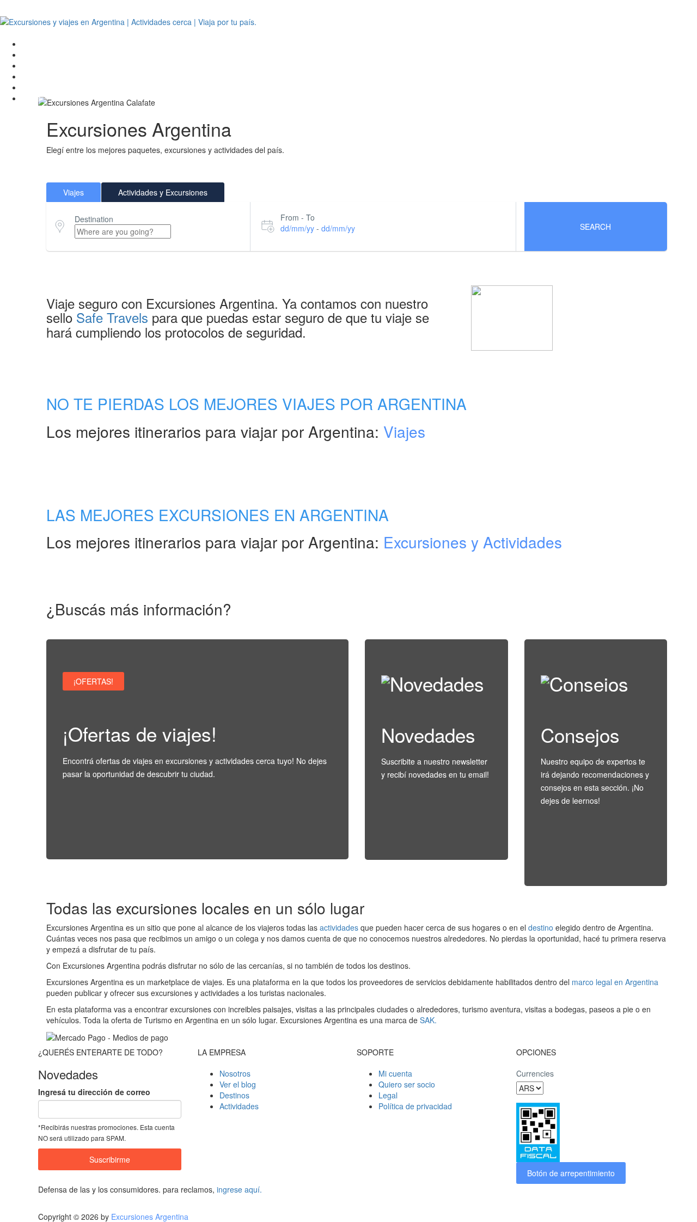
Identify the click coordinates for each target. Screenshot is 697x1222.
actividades (339, 927)
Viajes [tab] (73, 192)
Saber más (571, 863)
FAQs (31, 98)
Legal (388, 1095)
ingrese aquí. (239, 1189)
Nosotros (234, 1073)
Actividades (41, 76)
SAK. (428, 1020)
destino (540, 927)
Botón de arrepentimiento (571, 1173)
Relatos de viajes (51, 87)
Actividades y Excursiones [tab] (162, 192)
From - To (297, 217)
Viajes (32, 65)
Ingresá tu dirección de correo (94, 1091)
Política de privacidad (415, 1106)
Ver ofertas (93, 837)
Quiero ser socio (406, 1084)
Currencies (535, 1073)
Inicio (31, 43)
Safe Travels (112, 317)
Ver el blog (237, 1084)
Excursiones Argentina (149, 1216)
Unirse (404, 837)
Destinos (37, 54)
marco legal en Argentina (615, 981)
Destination (94, 218)
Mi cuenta (395, 1073)
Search (595, 226)
